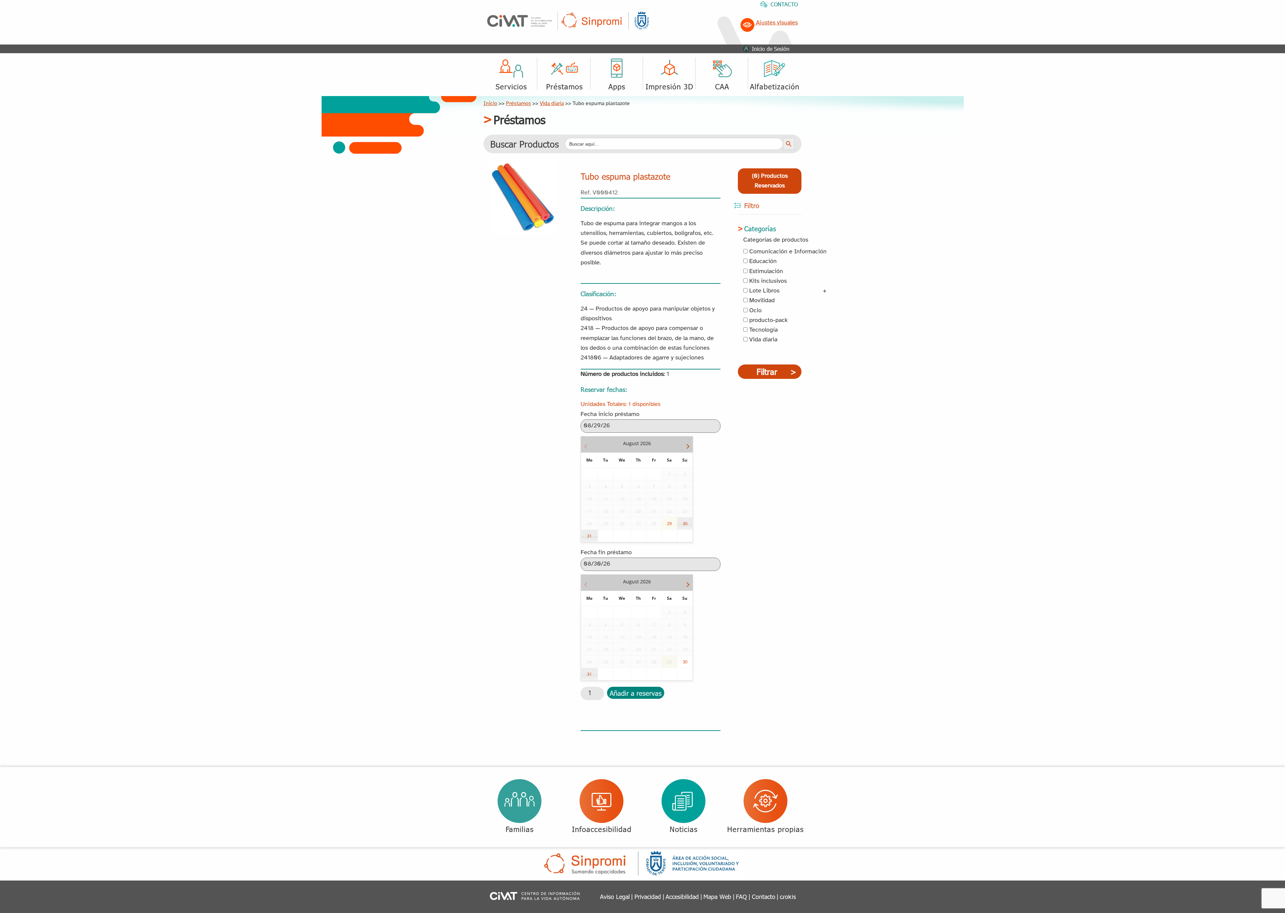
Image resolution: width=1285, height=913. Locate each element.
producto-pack (768, 320)
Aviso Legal (615, 896)
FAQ (741, 896)
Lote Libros (763, 291)
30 (685, 523)
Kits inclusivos (767, 281)
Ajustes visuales (776, 23)
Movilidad (761, 301)
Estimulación (765, 271)
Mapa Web (717, 896)
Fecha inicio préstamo (610, 414)
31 (589, 536)
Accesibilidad (682, 896)
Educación (762, 261)
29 (669, 523)
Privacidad (647, 896)
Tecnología (763, 330)
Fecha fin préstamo (606, 553)
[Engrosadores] (523, 166)
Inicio (490, 103)
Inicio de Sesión (770, 48)
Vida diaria (552, 103)
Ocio (755, 311)
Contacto (763, 896)
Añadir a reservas (636, 692)
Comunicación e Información (787, 252)
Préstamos (518, 103)
